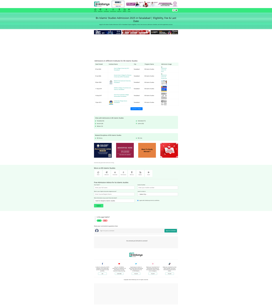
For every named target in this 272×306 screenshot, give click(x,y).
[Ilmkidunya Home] (102, 4)
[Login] (176, 10)
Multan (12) (100, 126)
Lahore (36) (141, 123)
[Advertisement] (136, 45)
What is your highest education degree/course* (105, 191)
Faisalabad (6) (100, 121)
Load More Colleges (136, 108)
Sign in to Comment (171, 230)
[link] (118, 4)
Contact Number (141, 184)
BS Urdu (140, 138)
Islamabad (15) (142, 121)
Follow (136, 273)
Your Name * (97, 184)
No (105, 220)
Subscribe (119, 273)
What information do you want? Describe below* (105, 198)
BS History (99, 138)
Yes (99, 220)
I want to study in (141, 191)
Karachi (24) (100, 123)
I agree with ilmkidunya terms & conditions (149, 200)
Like (102, 273)
